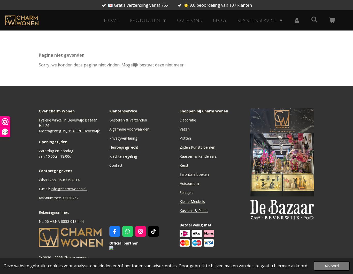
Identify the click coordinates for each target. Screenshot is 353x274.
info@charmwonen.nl (69, 188)
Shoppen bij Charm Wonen (204, 111)
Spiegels (186, 192)
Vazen (185, 129)
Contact (115, 165)
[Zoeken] (314, 20)
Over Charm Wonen (57, 111)
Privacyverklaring (123, 138)
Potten (185, 138)
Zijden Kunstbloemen (197, 147)
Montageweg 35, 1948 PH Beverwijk (69, 130)
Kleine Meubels (192, 201)
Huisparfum (189, 183)
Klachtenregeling (123, 156)
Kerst (184, 165)
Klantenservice (123, 111)
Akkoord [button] (332, 265)
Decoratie (188, 120)
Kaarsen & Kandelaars (198, 156)
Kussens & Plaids (194, 210)
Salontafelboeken (194, 174)
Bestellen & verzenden (128, 120)
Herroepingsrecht (123, 147)
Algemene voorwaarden (129, 129)
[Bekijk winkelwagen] (332, 20)
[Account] (296, 20)
